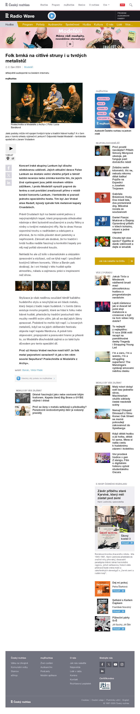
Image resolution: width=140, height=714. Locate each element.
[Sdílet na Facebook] (8, 168)
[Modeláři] (70, 37)
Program (56, 5)
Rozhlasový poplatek (80, 683)
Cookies (85, 700)
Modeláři (28, 67)
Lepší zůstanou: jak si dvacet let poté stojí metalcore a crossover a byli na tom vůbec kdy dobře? (123, 312)
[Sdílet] (12, 159)
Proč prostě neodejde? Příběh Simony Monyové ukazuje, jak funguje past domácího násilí (122, 154)
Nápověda (75, 667)
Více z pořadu (104, 272)
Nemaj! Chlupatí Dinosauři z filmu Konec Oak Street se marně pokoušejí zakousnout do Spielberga (123, 419)
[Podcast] (7, 159)
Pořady (40, 24)
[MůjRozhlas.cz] (10, 79)
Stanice (81, 5)
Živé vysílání (102, 118)
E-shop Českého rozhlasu (111, 484)
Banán (25, 370)
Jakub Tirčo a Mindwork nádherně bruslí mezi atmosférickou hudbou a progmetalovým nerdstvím (121, 287)
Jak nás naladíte (78, 663)
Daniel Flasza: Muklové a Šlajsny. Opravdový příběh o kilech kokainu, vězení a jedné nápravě (123, 225)
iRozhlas (44, 5)
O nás (109, 24)
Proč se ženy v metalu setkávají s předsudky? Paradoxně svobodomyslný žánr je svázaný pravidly (60, 409)
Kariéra (73, 675)
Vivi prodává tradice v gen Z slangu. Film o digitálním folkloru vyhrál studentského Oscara (120, 463)
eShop (14, 675)
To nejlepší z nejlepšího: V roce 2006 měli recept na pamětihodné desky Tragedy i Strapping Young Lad (123, 337)
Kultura (98, 24)
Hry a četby (102, 99)
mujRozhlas (69, 5)
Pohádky (101, 108)
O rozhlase (94, 5)
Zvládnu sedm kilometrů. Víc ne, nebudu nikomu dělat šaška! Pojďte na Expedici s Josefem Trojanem (122, 178)
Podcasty (45, 671)
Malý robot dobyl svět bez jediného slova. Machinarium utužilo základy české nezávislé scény (122, 395)
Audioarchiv (123, 16)
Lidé (119, 24)
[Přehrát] (10, 148)
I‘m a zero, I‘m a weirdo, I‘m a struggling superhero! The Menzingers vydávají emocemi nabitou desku (123, 362)
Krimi (100, 104)
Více (129, 24)
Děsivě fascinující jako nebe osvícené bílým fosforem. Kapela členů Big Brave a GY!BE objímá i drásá (58, 397)
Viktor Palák (37, 370)
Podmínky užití (113, 700)
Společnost (72, 24)
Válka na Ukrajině (19, 663)
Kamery (121, 19)
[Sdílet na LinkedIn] (8, 183)
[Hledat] (131, 5)
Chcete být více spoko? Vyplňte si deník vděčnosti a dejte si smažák (122, 242)
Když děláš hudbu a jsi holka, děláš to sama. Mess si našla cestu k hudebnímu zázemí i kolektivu (123, 441)
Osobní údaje (98, 700)
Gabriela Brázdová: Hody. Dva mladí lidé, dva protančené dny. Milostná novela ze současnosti (122, 202)
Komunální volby (19, 667)
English (125, 700)
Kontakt (74, 679)
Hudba (9, 24)
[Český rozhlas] (17, 5)
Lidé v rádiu (76, 671)
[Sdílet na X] (8, 175)
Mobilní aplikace (48, 675)
